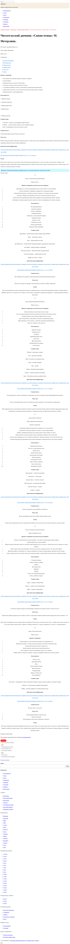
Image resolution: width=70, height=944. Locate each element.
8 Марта (5, 914)
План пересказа (7, 62)
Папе (4, 822)
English (37, 940)
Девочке (5, 838)
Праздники (6, 796)
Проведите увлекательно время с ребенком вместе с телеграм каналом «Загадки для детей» (25, 170)
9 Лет (4, 872)
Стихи (4, 13)
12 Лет (5, 878)
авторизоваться (27, 737)
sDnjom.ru (3, 3)
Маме (4, 820)
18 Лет (5, 892)
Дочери (5, 843)
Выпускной (6, 800)
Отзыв (4, 71)
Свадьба (5, 802)
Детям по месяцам (8, 935)
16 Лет (5, 887)
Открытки (5, 19)
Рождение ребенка (8, 807)
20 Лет (5, 899)
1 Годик (5, 854)
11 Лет (5, 876)
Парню (5, 836)
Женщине (5, 816)
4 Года (5, 861)
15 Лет (5, 885)
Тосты (4, 15)
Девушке (5, 834)
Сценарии (5, 21)
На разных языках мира (9, 937)
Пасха (4, 919)
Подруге (5, 829)
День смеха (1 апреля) (8, 917)
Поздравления (6, 10)
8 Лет (4, 869)
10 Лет (5, 874)
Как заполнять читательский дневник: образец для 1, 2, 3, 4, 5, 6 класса (18, 155)
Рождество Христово (8, 910)
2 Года (5, 856)
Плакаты (5, 24)
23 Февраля (6, 912)
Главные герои (7, 65)
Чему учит (6, 69)
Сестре (5, 825)
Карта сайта (6, 26)
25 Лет (5, 901)
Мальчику (5, 840)
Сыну (4, 845)
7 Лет (4, 867)
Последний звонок (8, 798)
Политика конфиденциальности (18, 940)
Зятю (4, 847)
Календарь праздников (5, 759)
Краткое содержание (8, 60)
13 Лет (5, 881)
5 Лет (4, 863)
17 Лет (5, 890)
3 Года (5, 858)
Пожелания (6, 17)
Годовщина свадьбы (8, 805)
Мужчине (5, 818)
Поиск (2, 763)
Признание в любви (8, 809)
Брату (4, 827)
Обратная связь (30, 940)
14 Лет (5, 883)
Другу (4, 831)
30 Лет (5, 903)
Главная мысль (7, 67)
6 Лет (4, 865)
